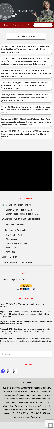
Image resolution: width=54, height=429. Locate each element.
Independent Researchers (16, 230)
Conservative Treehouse (17, 243)
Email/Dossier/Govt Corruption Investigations (21, 219)
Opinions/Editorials (10, 257)
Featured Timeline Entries (13, 225)
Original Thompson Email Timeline (17, 262)
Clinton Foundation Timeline (18, 205)
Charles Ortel (11, 239)
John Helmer (11, 252)
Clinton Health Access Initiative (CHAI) (23, 214)
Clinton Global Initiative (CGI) (19, 210)
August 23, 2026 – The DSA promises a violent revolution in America (22, 305)
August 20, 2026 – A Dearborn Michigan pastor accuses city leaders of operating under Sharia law (26, 322)
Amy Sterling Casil (14, 235)
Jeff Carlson (11, 248)
